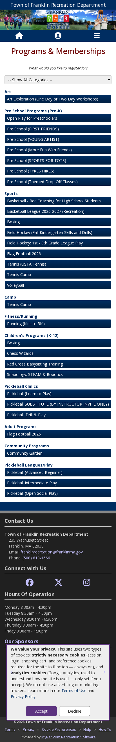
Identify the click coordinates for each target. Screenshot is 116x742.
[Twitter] (59, 583)
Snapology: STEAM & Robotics (35, 374)
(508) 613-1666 (36, 558)
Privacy (28, 729)
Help (87, 729)
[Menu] (97, 36)
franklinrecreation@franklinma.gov (52, 552)
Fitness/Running (21, 316)
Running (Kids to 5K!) (26, 323)
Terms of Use (73, 690)
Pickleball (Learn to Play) (29, 393)
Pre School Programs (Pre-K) (33, 110)
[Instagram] (86, 583)
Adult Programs (21, 426)
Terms (10, 729)
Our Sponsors (21, 641)
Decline (74, 711)
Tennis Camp (19, 274)
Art (8, 91)
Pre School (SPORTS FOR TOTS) (36, 160)
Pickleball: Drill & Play (26, 414)
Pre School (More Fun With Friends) (39, 149)
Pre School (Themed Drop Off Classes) (42, 181)
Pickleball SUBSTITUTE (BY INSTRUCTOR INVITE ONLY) (58, 404)
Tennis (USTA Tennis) (26, 264)
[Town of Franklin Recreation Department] (58, 19)
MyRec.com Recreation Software (68, 736)
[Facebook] (30, 583)
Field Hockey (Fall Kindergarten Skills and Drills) (49, 232)
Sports (11, 193)
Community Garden (25, 453)
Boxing (13, 221)
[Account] (58, 36)
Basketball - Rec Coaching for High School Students (54, 200)
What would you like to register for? (58, 68)
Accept (41, 711)
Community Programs (27, 445)
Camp (10, 297)
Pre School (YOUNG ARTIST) (33, 139)
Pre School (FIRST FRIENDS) (33, 129)
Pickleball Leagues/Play (29, 465)
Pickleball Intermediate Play (32, 482)
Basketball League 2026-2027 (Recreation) (45, 211)
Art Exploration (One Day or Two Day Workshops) (52, 99)
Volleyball (15, 285)
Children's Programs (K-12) (32, 335)
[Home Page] (19, 36)
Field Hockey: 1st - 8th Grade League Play (45, 243)
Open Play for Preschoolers (32, 118)
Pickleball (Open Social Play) (32, 493)
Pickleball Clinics (21, 386)
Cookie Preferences (59, 729)
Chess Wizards (20, 353)
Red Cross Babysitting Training (35, 364)
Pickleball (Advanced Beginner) (35, 472)
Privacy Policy (23, 696)
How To (105, 729)
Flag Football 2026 (24, 253)
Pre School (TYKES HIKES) (30, 171)
